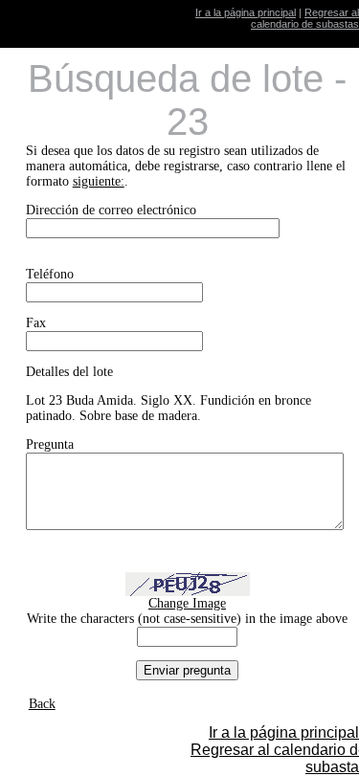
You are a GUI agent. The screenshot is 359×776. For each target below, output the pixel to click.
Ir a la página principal (245, 12)
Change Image (187, 603)
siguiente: (98, 181)
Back (42, 704)
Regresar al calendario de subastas (305, 18)
